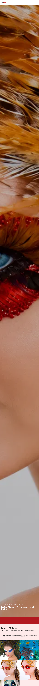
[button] (10, 650)
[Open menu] (37, 2)
